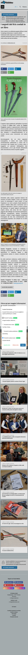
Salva (23, 345)
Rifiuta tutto (16, 345)
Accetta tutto (7, 345)
